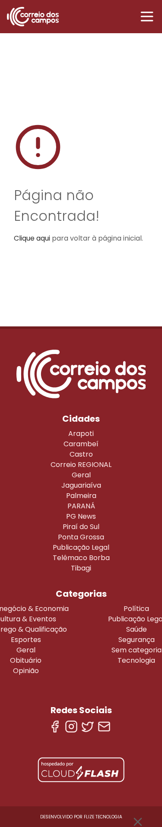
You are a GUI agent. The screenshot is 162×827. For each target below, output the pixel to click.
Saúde (136, 629)
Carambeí (81, 444)
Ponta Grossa (81, 537)
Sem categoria (136, 650)
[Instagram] (71, 726)
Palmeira (81, 496)
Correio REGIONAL (81, 465)
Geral (81, 475)
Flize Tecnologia (103, 817)
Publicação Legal (81, 547)
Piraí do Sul (81, 527)
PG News (81, 516)
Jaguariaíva (81, 485)
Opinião (26, 671)
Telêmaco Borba (81, 558)
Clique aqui (32, 238)
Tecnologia (136, 660)
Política (136, 609)
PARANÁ (81, 506)
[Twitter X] (87, 726)
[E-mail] (104, 726)
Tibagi (81, 568)
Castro (81, 454)
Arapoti (81, 434)
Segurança (136, 640)
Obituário (25, 660)
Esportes (26, 640)
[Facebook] (54, 726)
